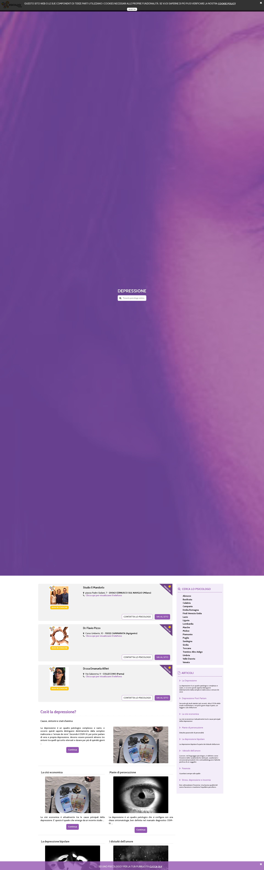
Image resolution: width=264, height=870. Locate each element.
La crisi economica (190, 714)
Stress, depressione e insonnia (196, 780)
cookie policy (227, 3)
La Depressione (189, 680)
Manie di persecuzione (192, 727)
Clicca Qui (155, 866)
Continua (72, 749)
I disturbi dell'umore (191, 750)
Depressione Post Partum (194, 698)
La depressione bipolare (193, 739)
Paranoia (186, 768)
